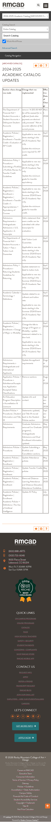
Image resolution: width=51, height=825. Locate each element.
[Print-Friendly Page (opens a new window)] (41, 65)
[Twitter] (18, 716)
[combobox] (25, 16)
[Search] (46, 36)
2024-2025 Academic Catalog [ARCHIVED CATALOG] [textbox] (26, 16)
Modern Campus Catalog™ (29, 820)
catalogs (8, 817)
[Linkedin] (33, 716)
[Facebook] (13, 716)
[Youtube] (28, 716)
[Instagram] (23, 716)
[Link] (13, 5)
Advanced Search (9, 48)
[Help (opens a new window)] (46, 65)
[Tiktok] (38, 716)
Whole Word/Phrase (14, 41)
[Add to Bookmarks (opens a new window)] (36, 65)
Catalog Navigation (13, 55)
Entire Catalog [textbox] (9, 29)
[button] (38, 5)
